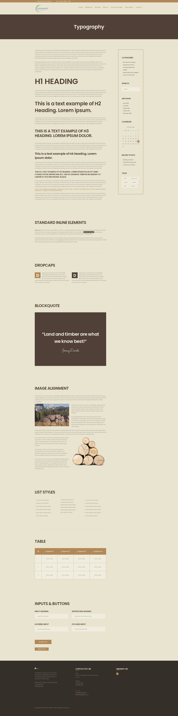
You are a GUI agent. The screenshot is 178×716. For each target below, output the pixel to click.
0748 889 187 (79, 685)
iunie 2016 (126, 103)
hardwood (134, 178)
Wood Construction (129, 75)
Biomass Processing (129, 62)
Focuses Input (79, 624)
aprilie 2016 (126, 108)
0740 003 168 (79, 683)
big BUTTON (43, 642)
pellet (125, 186)
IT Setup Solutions (40, 708)
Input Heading (41, 611)
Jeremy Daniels (70, 350)
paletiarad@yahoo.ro (82, 695)
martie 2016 (126, 111)
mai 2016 (125, 106)
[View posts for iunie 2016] (123, 127)
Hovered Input (42, 624)
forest (125, 178)
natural (134, 182)
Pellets (125, 70)
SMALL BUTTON (42, 649)
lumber (126, 182)
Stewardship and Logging (130, 72)
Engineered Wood (128, 65)
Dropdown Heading (81, 611)
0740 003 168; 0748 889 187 (44, 1)
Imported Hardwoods (129, 162)
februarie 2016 (127, 113)
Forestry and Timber (129, 165)
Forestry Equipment (129, 67)
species (133, 186)
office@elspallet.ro (81, 693)
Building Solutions (128, 160)
